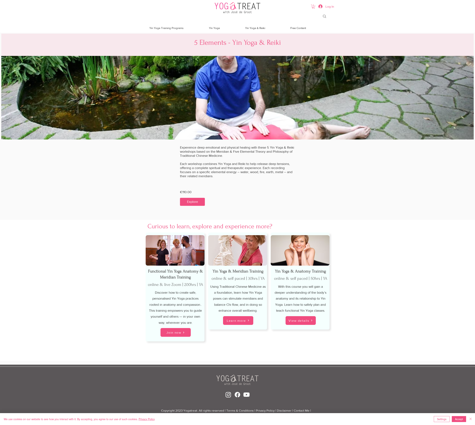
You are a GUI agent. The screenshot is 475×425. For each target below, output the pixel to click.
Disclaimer (284, 410)
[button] (313, 6)
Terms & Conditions (240, 410)
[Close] (470, 419)
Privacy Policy (265, 410)
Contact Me (302, 410)
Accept (459, 419)
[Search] (324, 16)
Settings (441, 419)
